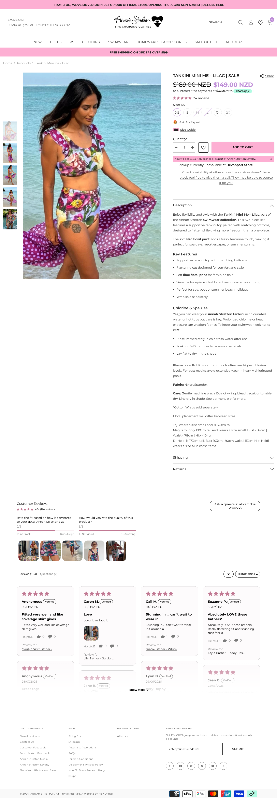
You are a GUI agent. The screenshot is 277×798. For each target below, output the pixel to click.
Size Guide (188, 129)
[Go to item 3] (72, 551)
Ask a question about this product (235, 505)
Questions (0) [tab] (49, 573)
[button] (10, 116)
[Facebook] (170, 766)
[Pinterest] (191, 766)
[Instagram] (180, 766)
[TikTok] (202, 766)
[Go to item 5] (116, 551)
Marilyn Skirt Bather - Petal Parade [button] (37, 649)
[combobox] (222, 22)
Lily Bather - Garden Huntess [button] (98, 659)
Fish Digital (106, 793)
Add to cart (243, 147)
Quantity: (180, 139)
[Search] (226, 22)
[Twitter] (223, 766)
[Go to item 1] (28, 551)
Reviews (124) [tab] (27, 573)
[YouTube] (213, 766)
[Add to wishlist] (203, 147)
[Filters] (228, 574)
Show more (137, 689)
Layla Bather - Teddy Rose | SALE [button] (226, 653)
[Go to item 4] (94, 551)
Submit (238, 749)
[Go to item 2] (50, 551)
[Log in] (251, 22)
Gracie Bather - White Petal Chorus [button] (161, 649)
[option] (92, 176)
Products (24, 63)
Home (7, 63)
